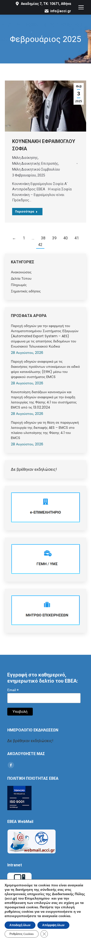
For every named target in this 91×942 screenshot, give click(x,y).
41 (76, 238)
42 (40, 244)
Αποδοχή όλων (20, 925)
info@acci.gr (60, 11)
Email (13, 690)
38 (43, 238)
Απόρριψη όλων (53, 925)
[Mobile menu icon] (81, 7)
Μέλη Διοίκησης (25, 158)
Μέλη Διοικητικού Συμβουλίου (36, 169)
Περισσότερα (24, 211)
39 (54, 238)
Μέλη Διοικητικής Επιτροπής (35, 163)
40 (65, 238)
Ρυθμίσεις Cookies (21, 934)
